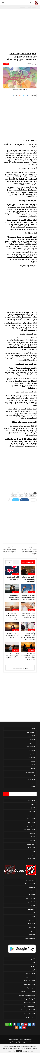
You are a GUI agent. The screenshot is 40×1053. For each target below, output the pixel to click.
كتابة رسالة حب (14, 495)
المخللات (32, 750)
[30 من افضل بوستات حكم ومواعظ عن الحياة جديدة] (28, 570)
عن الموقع (18, 1042)
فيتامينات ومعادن (29, 938)
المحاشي (32, 743)
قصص (32, 787)
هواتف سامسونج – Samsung (26, 995)
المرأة (32, 837)
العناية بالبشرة (30, 822)
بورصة (32, 916)
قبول (19, 1051)
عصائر (32, 776)
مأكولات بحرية (30, 732)
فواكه (32, 783)
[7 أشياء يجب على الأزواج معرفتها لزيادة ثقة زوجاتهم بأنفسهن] (12, 647)
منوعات (32, 855)
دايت (33, 851)
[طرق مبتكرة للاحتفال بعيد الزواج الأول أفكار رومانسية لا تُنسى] (28, 606)
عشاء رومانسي (33, 495)
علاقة (26, 495)
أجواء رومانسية (29, 493)
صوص (32, 761)
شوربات (32, 768)
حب (10, 493)
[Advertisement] (20, 30)
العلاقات (15, 493)
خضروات (32, 931)
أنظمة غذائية (31, 800)
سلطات (32, 765)
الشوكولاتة (21, 493)
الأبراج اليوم (31, 909)
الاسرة (32, 804)
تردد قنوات (31, 927)
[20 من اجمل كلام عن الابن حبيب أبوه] (12, 570)
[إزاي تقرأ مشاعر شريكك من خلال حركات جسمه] (12, 588)
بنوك (33, 913)
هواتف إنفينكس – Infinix (27, 988)
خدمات (32, 891)
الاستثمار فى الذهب (29, 884)
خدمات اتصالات (30, 905)
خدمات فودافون (30, 898)
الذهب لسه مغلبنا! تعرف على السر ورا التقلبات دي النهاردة (29, 551)
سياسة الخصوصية (13, 1039)
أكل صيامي (31, 739)
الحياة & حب (6, 64)
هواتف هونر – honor (28, 1013)
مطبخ (32, 728)
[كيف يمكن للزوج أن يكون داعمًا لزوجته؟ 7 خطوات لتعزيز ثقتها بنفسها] (12, 606)
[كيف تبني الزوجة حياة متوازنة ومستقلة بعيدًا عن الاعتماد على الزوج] (28, 588)
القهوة (32, 833)
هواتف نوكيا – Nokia (28, 1006)
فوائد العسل (31, 934)
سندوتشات (31, 757)
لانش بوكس (31, 779)
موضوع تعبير (31, 859)
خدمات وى (31, 902)
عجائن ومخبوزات (30, 772)
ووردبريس (31, 970)
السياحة (32, 840)
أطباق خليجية (30, 747)
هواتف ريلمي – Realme (27, 991)
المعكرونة (31, 754)
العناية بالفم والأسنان (29, 829)
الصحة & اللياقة (30, 815)
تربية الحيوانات (30, 844)
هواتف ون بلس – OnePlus (27, 1017)
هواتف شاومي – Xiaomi (27, 999)
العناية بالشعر (30, 826)
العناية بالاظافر (30, 819)
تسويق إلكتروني (30, 977)
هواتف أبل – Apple (29, 981)
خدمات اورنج (31, 894)
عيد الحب (21, 495)
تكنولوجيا (31, 887)
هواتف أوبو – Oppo (29, 984)
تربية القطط (31, 848)
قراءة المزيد (11, 1051)
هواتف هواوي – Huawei (27, 1010)
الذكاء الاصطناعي (29, 973)
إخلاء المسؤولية (26, 1042)
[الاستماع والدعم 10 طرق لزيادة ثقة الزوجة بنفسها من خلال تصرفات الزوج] (28, 647)
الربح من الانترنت (30, 880)
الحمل (32, 808)
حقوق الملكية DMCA (26, 1039)
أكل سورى (31, 736)
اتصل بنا (11, 1042)
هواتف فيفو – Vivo (29, 1002)
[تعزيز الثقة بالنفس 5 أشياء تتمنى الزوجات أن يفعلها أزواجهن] (12, 626)
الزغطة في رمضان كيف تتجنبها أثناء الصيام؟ (10, 550)
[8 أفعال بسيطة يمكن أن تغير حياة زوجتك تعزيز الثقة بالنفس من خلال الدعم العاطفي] (28, 626)
